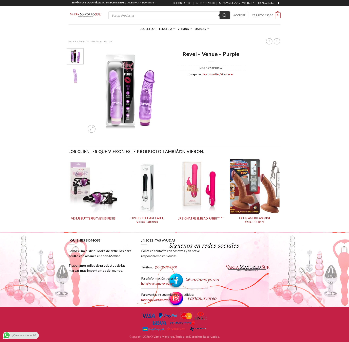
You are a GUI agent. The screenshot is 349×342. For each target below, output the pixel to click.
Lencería (165, 29)
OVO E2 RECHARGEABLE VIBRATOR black (147, 220)
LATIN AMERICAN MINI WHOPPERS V (254, 220)
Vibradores (226, 74)
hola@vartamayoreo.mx (157, 283)
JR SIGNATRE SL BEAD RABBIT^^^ (201, 218)
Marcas (200, 29)
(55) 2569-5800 (166, 267)
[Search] (225, 15)
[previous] (93, 91)
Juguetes (147, 29)
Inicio (72, 41)
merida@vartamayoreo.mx (159, 300)
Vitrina (183, 29)
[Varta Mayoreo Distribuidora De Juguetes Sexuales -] (85, 15)
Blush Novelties (101, 41)
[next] (164, 91)
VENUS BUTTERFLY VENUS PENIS (93, 218)
